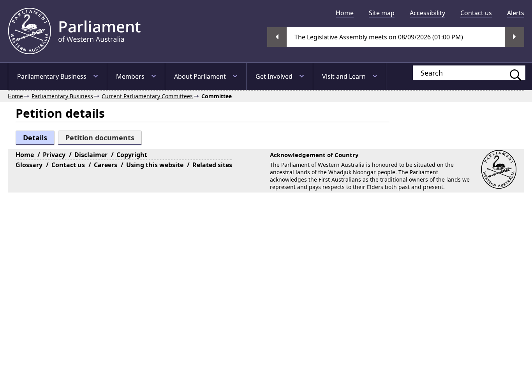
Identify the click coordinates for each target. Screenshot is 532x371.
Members (130, 76)
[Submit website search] (512, 72)
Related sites (212, 165)
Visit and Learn (344, 76)
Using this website (154, 165)
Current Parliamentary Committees (147, 96)
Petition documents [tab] (99, 137)
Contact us (476, 13)
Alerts (515, 13)
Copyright (131, 154)
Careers (105, 165)
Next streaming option (514, 37)
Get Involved (273, 76)
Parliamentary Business (51, 76)
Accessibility (427, 13)
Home (345, 13)
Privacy (54, 154)
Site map (382, 13)
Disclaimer (90, 154)
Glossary (29, 165)
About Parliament (200, 76)
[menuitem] (345, 13)
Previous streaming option (277, 37)
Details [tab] (35, 137)
